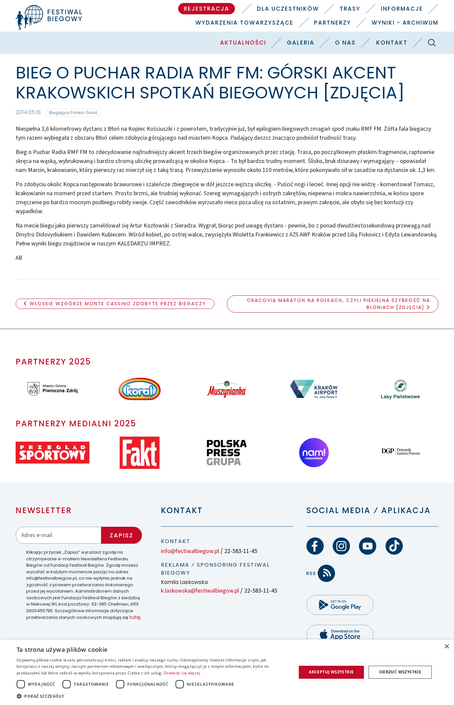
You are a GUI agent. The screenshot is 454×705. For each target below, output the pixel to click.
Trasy (350, 9)
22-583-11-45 (240, 551)
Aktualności (243, 43)
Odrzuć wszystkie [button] (400, 672)
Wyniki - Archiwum (405, 23)
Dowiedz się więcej (182, 673)
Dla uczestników (288, 9)
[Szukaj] (432, 42)
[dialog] (227, 672)
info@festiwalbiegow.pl (190, 551)
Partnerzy (332, 23)
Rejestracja (206, 9)
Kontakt (391, 43)
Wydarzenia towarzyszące (244, 23)
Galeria (300, 43)
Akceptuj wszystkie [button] (331, 672)
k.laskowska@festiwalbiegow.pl (200, 591)
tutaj (134, 617)
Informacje (402, 9)
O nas (345, 43)
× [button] (446, 646)
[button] (152, 696)
